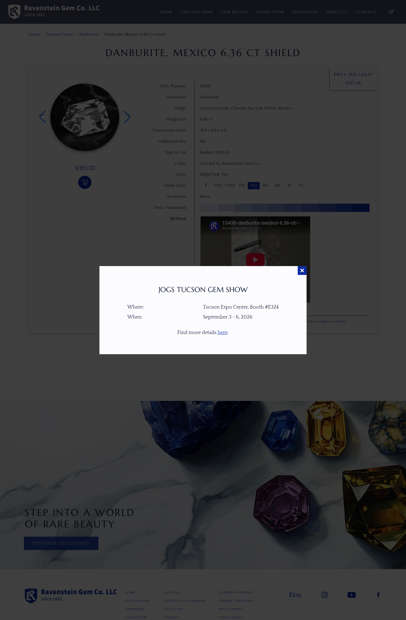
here (223, 332)
